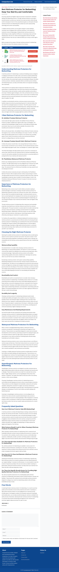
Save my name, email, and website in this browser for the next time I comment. (20, 538)
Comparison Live (7, 2)
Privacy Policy (24, 557)
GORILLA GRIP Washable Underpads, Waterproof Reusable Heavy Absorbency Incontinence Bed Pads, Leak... (17, 61)
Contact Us (23, 555)
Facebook (42, 552)
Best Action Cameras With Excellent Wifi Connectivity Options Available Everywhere (49, 36)
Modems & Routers (38, 1)
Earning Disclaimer (25, 559)
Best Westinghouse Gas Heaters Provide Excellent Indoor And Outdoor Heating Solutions (50, 19)
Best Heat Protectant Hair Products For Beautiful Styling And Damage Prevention (49, 48)
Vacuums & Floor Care (27, 1)
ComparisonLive (27, 570)
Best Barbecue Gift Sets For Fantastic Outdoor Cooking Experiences (49, 54)
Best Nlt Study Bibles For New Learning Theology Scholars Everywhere (49, 31)
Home (3, 7)
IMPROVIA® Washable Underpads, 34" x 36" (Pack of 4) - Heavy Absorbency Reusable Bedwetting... (17, 51)
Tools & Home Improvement (50, 1)
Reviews (6, 7)
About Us (23, 552)
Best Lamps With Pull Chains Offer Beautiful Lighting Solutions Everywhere (49, 42)
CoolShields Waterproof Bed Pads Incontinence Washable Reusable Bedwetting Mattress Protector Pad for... (18, 56)
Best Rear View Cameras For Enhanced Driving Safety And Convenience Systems (49, 25)
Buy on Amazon (32, 51)
